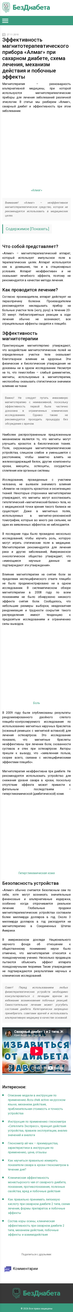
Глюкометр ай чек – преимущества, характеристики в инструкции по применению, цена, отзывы (33, 1148)
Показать (39, 229)
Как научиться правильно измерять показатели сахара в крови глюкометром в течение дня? (38, 1165)
